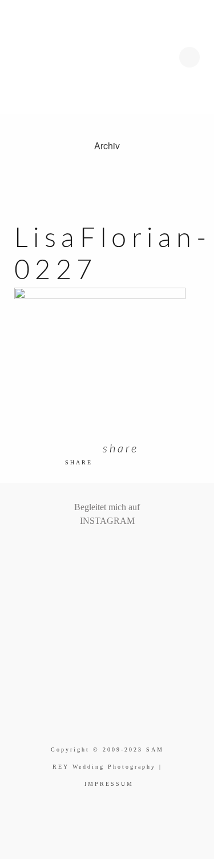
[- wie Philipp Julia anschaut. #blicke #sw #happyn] (112, 550)
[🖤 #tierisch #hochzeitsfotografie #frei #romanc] (94, 550)
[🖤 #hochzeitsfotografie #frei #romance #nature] (76, 550)
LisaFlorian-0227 (113, 254)
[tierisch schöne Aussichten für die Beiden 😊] (85, 550)
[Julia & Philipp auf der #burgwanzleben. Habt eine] (120, 550)
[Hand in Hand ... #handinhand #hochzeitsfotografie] (103, 550)
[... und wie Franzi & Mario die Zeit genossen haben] (130, 550)
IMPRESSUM (109, 784)
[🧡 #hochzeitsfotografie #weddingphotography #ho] (138, 550)
